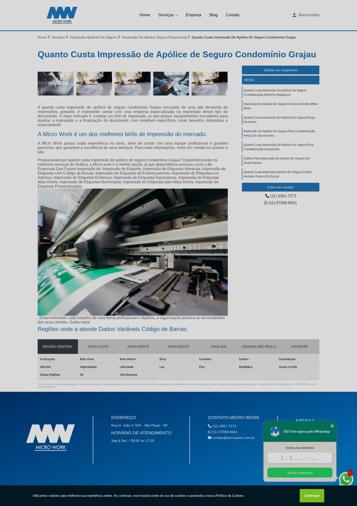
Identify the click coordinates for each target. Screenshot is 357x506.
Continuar (312, 495)
